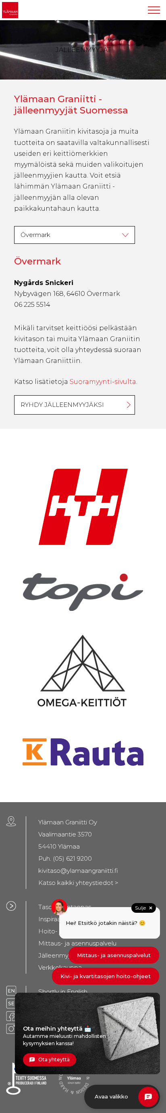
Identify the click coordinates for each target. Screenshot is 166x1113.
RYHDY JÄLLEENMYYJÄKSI (62, 405)
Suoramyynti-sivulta (103, 382)
